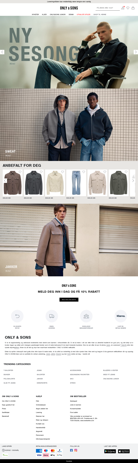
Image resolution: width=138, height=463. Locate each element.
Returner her (40, 416)
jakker (53, 354)
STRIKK (73, 383)
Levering (39, 412)
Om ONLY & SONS (10, 396)
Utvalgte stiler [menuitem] (83, 14)
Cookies (69, 461)
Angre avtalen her (42, 409)
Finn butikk (74, 412)
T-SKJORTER (8, 370)
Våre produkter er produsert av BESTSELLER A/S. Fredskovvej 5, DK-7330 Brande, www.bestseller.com (84, 418)
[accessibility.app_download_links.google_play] (111, 451)
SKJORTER (41, 374)
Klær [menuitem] (44, 14)
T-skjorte (123, 345)
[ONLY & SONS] (69, 9)
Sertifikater (5, 412)
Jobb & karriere (75, 405)
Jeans (48, 354)
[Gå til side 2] (69, 85)
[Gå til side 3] (72, 85)
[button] (13, 182)
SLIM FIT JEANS (9, 383)
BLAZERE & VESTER (110, 370)
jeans (108, 345)
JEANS (39, 370)
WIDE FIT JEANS (109, 374)
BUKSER (7, 374)
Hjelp (39, 396)
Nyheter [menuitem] (35, 14)
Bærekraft (5, 416)
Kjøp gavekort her (8, 405)
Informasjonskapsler (43, 439)
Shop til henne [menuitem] (100, 14)
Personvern (40, 435)
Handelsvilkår (40, 427)
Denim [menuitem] (71, 14)
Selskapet (73, 401)
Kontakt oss (40, 424)
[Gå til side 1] (67, 85)
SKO (71, 379)
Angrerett (39, 431)
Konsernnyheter (75, 409)
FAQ (37, 401)
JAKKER (40, 379)
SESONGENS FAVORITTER (79, 374)
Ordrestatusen (41, 405)
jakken (17, 347)
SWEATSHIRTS (42, 383)
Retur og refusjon (42, 420)
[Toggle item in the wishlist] (20, 172)
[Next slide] (136, 52)
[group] (13, 185)
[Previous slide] (2, 52)
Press (4, 409)
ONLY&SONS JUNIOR (111, 379)
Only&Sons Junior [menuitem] (57, 14)
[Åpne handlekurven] (133, 8)
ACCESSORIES (75, 370)
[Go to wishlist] (128, 9)
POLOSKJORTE (9, 379)
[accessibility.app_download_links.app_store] (125, 451)
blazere (58, 354)
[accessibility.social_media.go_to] (71, 451)
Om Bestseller (78, 396)
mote (69, 354)
